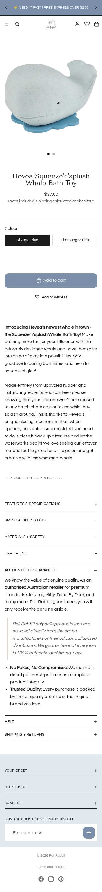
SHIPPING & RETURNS (24, 735)
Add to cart (54, 280)
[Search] (17, 24)
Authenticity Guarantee (30, 570)
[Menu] (6, 24)
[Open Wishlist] (87, 24)
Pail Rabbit (57, 855)
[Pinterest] (61, 879)
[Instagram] (51, 879)
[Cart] (96, 24)
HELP (9, 722)
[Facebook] (41, 879)
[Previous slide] (6, 7)
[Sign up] (89, 833)
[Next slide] (96, 7)
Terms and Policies (51, 867)
